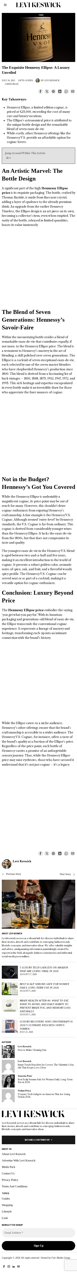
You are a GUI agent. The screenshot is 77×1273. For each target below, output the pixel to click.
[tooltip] (40, 91)
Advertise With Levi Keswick (18, 1160)
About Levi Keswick (14, 1154)
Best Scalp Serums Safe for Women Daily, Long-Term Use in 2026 (44, 985)
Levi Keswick (52, 80)
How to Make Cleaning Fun (32, 1050)
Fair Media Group (60, 1257)
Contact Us (8, 1173)
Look (5, 1217)
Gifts (21, 80)
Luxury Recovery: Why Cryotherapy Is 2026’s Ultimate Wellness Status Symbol (46, 1025)
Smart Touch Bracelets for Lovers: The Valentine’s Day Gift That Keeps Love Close (46, 1066)
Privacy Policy (10, 1179)
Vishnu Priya (24, 1090)
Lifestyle (7, 1211)
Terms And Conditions (14, 1186)
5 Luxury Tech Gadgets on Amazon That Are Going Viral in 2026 (44, 969)
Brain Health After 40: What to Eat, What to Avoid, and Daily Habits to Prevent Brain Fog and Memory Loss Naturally (45, 1006)
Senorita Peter (25, 1076)
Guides (29, 80)
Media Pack (8, 1166)
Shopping (7, 1205)
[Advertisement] (38, 269)
